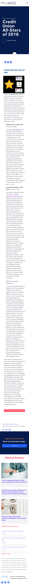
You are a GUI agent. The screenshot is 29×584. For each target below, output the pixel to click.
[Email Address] (3, 429)
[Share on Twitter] (8, 62)
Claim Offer (14, 445)
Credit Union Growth (9, 18)
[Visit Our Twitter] (5, 582)
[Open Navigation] (27, 3)
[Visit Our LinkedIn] (8, 582)
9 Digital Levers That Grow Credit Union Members (12, 531)
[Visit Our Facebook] (2, 582)
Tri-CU (8, 286)
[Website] (9, 429)
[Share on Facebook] (10, 62)
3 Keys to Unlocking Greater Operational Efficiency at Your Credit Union (14, 518)
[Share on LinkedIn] (5, 62)
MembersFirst (17, 129)
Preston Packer (11, 40)
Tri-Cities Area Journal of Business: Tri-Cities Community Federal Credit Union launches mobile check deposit (14, 492)
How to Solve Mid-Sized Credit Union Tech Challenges (13, 547)
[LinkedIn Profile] (6, 429)
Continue (15, 54)
